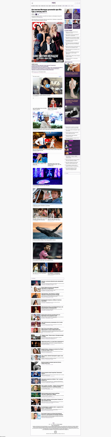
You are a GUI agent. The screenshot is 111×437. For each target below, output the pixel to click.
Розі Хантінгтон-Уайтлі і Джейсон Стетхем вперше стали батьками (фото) (45, 68)
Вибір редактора (68, 62)
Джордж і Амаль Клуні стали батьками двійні (40, 66)
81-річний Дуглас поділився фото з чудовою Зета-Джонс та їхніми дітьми (52, 407)
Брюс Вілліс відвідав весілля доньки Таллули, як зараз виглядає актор (52, 400)
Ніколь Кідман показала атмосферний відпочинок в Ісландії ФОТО (49, 288)
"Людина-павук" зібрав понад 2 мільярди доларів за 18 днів (52, 336)
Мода (51, 310)
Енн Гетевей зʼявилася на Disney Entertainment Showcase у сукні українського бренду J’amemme (52, 414)
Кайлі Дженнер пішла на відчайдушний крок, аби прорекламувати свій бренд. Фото (52, 307)
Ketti (46, 297)
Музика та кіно (53, 344)
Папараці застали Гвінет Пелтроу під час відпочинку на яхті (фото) (72, 119)
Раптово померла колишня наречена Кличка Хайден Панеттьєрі (51, 363)
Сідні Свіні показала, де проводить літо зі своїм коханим (51, 323)
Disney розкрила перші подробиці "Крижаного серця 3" (51, 373)
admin (46, 364)
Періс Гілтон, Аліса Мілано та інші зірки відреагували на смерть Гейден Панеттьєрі (50, 329)
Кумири (52, 364)
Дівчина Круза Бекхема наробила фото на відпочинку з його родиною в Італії (50, 315)
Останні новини (68, 30)
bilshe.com (54, 424)
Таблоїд (52, 297)
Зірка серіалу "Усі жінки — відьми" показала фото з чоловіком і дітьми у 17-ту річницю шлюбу (52, 386)
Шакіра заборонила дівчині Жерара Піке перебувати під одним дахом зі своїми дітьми (76, 16)
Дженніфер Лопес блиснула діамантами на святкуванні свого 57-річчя (72, 101)
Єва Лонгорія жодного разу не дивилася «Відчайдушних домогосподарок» (73, 142)
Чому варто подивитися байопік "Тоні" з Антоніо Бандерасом (52, 380)
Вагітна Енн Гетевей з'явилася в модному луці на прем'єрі (68, 26)
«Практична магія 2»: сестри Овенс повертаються (52, 341)
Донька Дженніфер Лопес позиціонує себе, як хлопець (73, 150)
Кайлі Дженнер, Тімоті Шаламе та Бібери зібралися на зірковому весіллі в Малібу (50, 294)
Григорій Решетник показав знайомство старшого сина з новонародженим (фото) (47, 67)
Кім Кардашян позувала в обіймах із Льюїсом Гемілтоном (51, 300)
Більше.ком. (40, 17)
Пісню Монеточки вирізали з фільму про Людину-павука (72, 73)
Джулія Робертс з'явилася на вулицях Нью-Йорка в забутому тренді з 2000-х (52, 350)
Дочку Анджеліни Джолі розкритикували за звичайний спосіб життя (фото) (74, 146)
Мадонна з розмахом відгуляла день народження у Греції (52, 282)
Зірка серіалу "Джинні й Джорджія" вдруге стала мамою (52, 356)
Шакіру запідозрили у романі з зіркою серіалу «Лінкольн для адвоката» (74, 153)
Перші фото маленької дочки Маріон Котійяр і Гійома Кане (43, 69)
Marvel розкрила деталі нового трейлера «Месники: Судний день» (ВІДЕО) (50, 394)
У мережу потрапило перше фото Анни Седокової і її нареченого (44, 65)
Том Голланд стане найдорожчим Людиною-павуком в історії (76, 26)
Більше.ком (36, 71)
